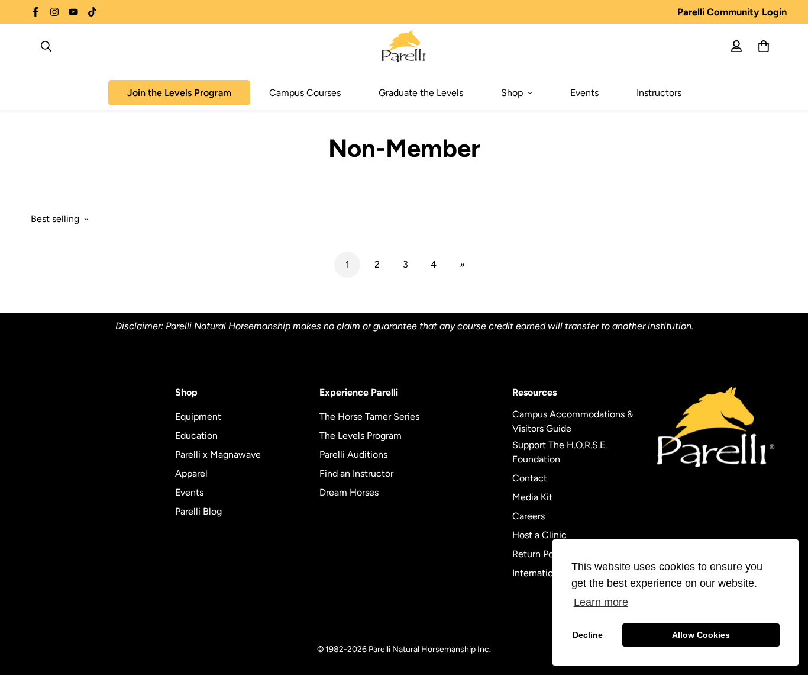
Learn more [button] (601, 602)
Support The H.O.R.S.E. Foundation (559, 452)
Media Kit (532, 497)
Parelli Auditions (353, 454)
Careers (528, 516)
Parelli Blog (198, 511)
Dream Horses (349, 492)
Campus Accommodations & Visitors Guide (572, 421)
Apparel (191, 473)
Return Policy (540, 554)
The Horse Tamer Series (369, 416)
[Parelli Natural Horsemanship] (404, 46)
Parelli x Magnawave (218, 454)
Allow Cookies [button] (701, 634)
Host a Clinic (539, 535)
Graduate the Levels (421, 92)
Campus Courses (305, 92)
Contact (529, 478)
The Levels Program (360, 435)
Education (196, 435)
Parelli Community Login (732, 12)
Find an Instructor (356, 473)
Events (584, 92)
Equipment (198, 416)
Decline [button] (588, 634)
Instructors (658, 92)
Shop (512, 92)
